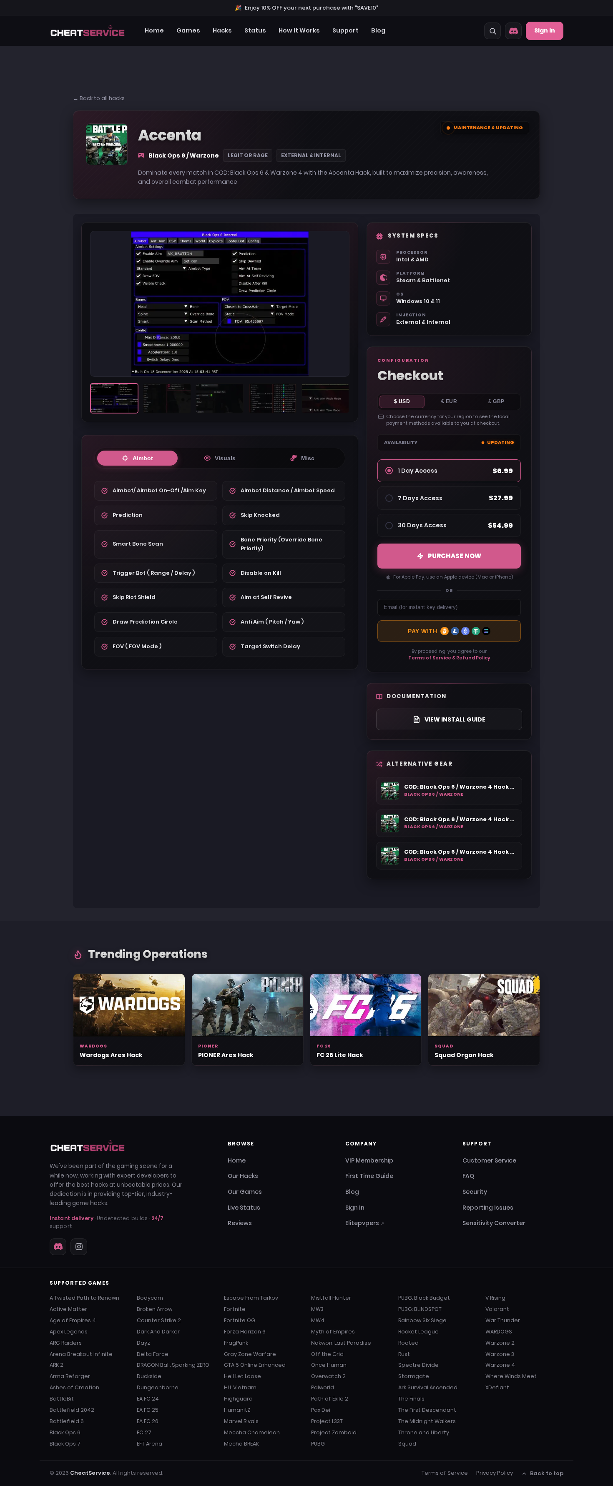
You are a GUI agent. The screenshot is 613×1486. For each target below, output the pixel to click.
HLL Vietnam (240, 1387)
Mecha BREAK (241, 1443)
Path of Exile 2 (329, 1398)
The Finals (411, 1398)
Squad (407, 1443)
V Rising (495, 1297)
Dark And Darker (158, 1331)
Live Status (244, 1207)
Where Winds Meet (511, 1376)
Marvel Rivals (241, 1421)
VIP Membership (369, 1160)
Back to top (546, 1473)
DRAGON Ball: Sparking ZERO (173, 1364)
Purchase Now (454, 555)
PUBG (318, 1443)
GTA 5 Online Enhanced (255, 1364)
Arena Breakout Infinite (81, 1354)
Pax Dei (320, 1409)
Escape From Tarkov (251, 1297)
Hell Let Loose (242, 1376)
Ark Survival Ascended (427, 1387)
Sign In (544, 30)
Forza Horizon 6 (245, 1331)
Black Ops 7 (65, 1443)
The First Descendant (427, 1409)
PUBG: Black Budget (424, 1297)
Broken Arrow (154, 1309)
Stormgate (413, 1376)
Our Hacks (243, 1176)
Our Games (245, 1192)
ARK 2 (56, 1364)
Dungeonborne (157, 1387)
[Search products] (492, 31)
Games (188, 30)
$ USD (402, 401)
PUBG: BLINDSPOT (420, 1309)
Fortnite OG (239, 1320)
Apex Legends (69, 1331)
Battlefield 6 (67, 1421)
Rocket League (418, 1331)
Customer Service (489, 1160)
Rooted (408, 1342)
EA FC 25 (147, 1409)
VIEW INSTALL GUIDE (455, 719)
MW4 (317, 1320)
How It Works (299, 30)
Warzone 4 (500, 1364)
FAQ (468, 1176)
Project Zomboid (334, 1432)
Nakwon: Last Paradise (341, 1342)
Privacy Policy (494, 1473)
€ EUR (449, 401)
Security (474, 1192)
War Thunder (502, 1320)
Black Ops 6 (65, 1432)
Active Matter (68, 1309)
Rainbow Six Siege (422, 1320)
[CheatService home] (88, 1146)
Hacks (222, 30)
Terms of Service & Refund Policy (449, 657)
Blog (378, 30)
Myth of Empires (333, 1331)
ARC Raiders (66, 1342)
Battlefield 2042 (72, 1409)
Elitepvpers (364, 1223)
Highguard (238, 1398)
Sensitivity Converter (493, 1223)
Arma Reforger (70, 1376)
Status (255, 30)
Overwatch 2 (328, 1376)
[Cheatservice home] (88, 31)
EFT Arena (149, 1443)
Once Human (329, 1364)
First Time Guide (369, 1176)
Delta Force (152, 1354)
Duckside (149, 1376)
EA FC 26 (147, 1421)
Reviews (240, 1223)
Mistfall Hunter (331, 1297)
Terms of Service (445, 1473)
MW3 (317, 1309)
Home (154, 30)
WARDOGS (498, 1331)
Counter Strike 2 (159, 1320)
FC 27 (144, 1432)
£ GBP (496, 401)
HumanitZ (237, 1409)
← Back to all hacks (99, 98)
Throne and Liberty (423, 1432)
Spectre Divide (418, 1364)
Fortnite (235, 1309)
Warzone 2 (500, 1342)
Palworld (322, 1387)
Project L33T (327, 1421)
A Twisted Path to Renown (84, 1297)
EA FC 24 (148, 1398)
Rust (404, 1354)
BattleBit (62, 1398)
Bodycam (150, 1297)
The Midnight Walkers (427, 1421)
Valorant (497, 1309)
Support (345, 30)
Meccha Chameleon (252, 1432)
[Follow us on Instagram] (78, 1246)
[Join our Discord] (513, 31)
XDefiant (497, 1387)
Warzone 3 (499, 1354)
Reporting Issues (487, 1207)
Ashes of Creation (74, 1387)
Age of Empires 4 (73, 1320)
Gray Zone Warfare (250, 1354)
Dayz (143, 1342)
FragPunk (236, 1342)
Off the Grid (327, 1354)
